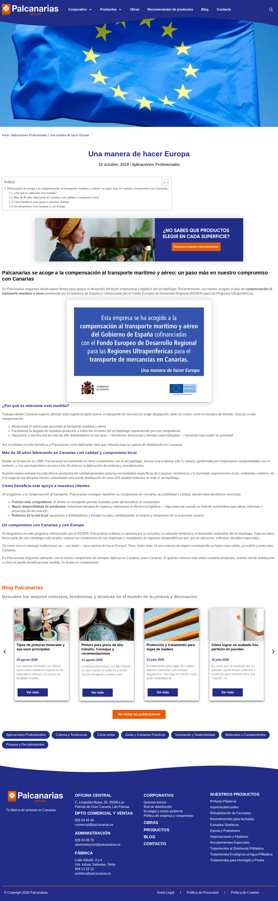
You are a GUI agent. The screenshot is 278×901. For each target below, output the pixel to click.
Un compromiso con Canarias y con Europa (39, 206)
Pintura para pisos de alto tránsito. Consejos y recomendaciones (102, 649)
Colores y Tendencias (71, 735)
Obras (134, 9)
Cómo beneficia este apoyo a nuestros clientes (41, 201)
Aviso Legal (165, 892)
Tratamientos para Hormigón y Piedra (237, 860)
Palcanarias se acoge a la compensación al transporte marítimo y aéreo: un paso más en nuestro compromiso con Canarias (87, 188)
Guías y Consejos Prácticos (145, 735)
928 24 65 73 (84, 840)
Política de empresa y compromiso (168, 815)
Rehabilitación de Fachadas (230, 813)
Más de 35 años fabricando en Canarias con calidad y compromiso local (56, 197)
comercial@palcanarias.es (94, 824)
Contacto (224, 9)
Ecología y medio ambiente (163, 811)
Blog (205, 9)
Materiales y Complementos (245, 735)
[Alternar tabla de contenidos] (162, 182)
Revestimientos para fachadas (232, 819)
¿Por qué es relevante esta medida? (35, 193)
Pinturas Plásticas (223, 801)
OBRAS (151, 822)
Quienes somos (155, 802)
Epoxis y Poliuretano (225, 830)
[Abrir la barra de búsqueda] (271, 9)
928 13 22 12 (84, 869)
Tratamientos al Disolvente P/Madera (237, 848)
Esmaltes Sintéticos (224, 825)
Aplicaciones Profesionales (29, 135)
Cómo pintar (106, 735)
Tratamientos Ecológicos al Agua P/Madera (241, 854)
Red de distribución (158, 807)
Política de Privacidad (202, 892)
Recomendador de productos (170, 9)
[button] (4, 651)
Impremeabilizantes (224, 807)
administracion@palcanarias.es (97, 844)
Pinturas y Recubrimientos (25, 744)
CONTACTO (155, 843)
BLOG (149, 837)
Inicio (5, 135)
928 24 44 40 (85, 820)
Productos (108, 9)
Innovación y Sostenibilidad (195, 735)
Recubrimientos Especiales (230, 842)
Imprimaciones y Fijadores (229, 836)
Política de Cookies (245, 892)
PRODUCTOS (156, 830)
